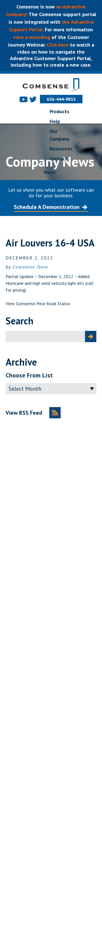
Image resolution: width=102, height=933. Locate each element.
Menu (49, 172)
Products (59, 111)
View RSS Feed (24, 412)
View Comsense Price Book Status (38, 303)
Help (55, 121)
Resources (61, 148)
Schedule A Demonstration (47, 207)
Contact (58, 158)
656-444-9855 (61, 99)
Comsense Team (30, 267)
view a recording (31, 37)
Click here (57, 44)
